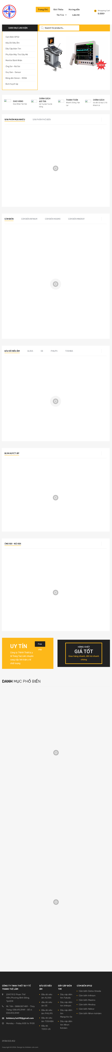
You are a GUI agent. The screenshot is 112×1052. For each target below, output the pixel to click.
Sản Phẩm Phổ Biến (42, 119)
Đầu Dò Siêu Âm (12, 351)
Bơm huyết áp (12, 453)
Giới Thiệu (58, 9)
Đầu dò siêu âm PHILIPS (17, 779)
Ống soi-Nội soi (15, 566)
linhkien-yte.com (31, 1047)
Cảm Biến (9, 219)
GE (42, 351)
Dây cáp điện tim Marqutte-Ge (20, 745)
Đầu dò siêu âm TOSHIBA (18, 783)
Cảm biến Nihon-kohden (89, 184)
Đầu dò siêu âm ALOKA (16, 771)
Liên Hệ (76, 15)
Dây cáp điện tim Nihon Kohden (21, 749)
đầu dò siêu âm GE (16, 142)
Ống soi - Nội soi (13, 544)
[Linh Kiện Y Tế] (9, 18)
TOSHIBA (69, 351)
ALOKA (30, 351)
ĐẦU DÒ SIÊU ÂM (15, 373)
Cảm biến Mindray (76, 219)
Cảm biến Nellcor (86, 1009)
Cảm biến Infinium (29, 219)
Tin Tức (60, 15)
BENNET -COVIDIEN (15, 805)
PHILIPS (54, 351)
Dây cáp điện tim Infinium (18, 741)
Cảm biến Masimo (53, 219)
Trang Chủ (43, 9)
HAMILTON (11, 813)
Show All (10, 720)
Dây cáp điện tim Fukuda (17, 737)
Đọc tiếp (15, 159)
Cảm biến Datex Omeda (17, 703)
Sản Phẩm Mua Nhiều (15, 119)
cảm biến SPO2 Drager (53, 142)
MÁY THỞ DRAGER (15, 817)
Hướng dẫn (74, 9)
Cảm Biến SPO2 (50, 184)
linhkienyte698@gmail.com (20, 1018)
